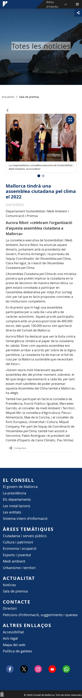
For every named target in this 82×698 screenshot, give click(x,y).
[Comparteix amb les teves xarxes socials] (78, 13)
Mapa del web (14, 645)
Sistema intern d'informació (25, 518)
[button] (38, 175)
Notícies (9, 585)
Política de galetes (17, 651)
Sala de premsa (15, 591)
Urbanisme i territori (19, 568)
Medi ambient (14, 561)
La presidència (14, 493)
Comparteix (20, 448)
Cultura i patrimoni (18, 542)
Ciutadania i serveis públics (25, 536)
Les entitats (12, 512)
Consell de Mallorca (2, 694)
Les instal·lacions (16, 506)
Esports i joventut (17, 555)
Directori (10, 608)
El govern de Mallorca (20, 486)
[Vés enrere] (7, 110)
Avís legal (10, 638)
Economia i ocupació (19, 548)
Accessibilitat (13, 632)
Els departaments (17, 499)
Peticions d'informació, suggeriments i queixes (40, 615)
